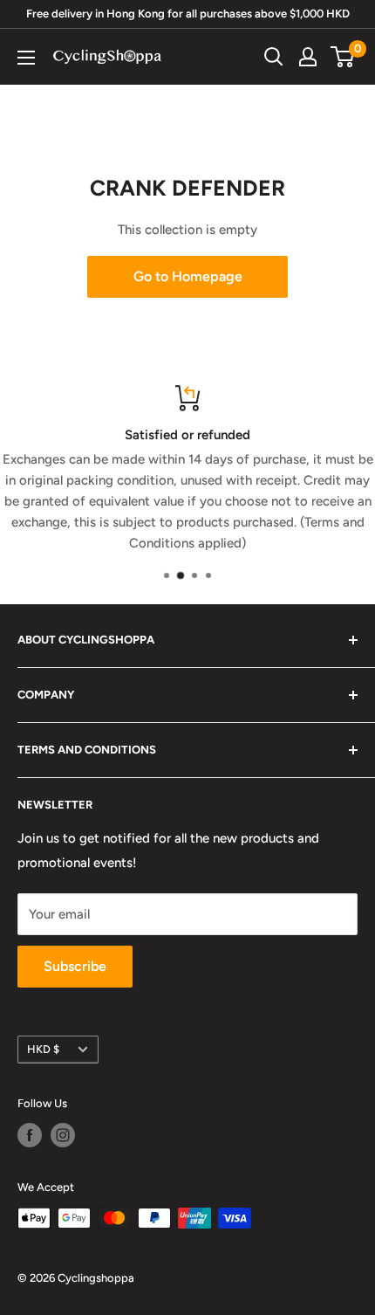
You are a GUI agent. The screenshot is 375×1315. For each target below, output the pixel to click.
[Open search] (273, 56)
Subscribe (75, 966)
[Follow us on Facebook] (29, 1135)
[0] (343, 56)
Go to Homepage (187, 276)
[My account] (308, 56)
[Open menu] (26, 58)
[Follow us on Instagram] (63, 1135)
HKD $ (43, 1049)
